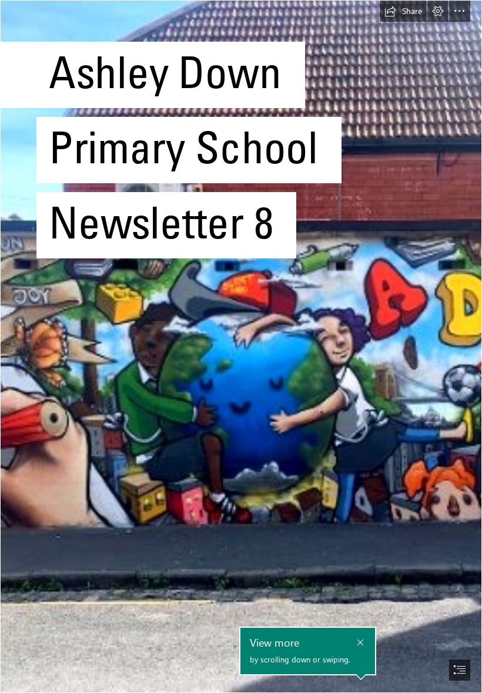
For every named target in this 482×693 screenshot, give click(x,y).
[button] (403, 11)
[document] (241, 346)
